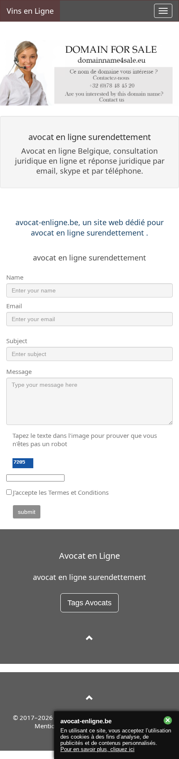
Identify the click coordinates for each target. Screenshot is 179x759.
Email (14, 306)
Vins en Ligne (30, 11)
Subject (16, 341)
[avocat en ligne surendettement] (89, 638)
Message (19, 371)
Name (14, 277)
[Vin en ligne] (89, 698)
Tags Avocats (89, 603)
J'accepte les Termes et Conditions (61, 492)
